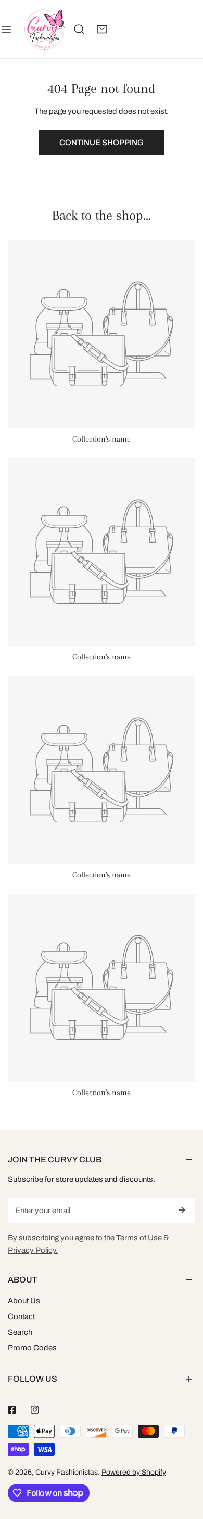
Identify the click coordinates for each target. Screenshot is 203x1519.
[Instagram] (34, 1410)
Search (20, 1332)
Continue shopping (101, 142)
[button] (102, 29)
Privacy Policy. (33, 1250)
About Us (24, 1301)
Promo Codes (32, 1348)
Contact (21, 1316)
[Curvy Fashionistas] (44, 29)
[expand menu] (6, 29)
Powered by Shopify (134, 1472)
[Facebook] (12, 1410)
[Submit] (181, 1210)
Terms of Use (139, 1237)
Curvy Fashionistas (66, 1472)
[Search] (79, 29)
